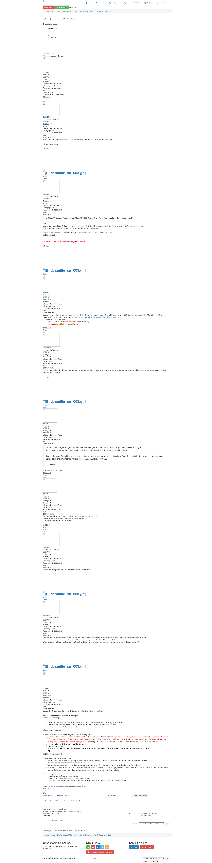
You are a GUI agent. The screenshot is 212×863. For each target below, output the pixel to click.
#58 (44, 565)
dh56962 (46, 72)
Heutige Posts (116, 3)
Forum (89, 3)
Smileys (138, 3)
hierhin (68, 241)
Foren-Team (147, 847)
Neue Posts (101, 3)
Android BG (100, 858)
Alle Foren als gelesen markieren (101, 852)
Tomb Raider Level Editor (103, 11)
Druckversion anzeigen (55, 820)
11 (71, 19)
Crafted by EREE (87, 858)
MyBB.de (63, 858)
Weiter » (75, 19)
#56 (44, 441)
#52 (44, 135)
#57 (44, 512)
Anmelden (49, 7)
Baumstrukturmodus (50, 54)
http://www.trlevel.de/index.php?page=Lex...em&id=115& (100, 317)
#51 (44, 90)
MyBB (78, 858)
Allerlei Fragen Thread (51, 813)
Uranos (156, 813)
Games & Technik (86, 11)
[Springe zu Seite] (79, 19)
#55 (44, 366)
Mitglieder (149, 3)
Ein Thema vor (64, 795)
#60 (44, 706)
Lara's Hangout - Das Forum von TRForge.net (61, 11)
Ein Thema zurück (51, 795)
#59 (44, 633)
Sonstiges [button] (162, 3)
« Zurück (55, 19)
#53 (44, 212)
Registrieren (62, 7)
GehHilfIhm (47, 117)
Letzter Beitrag (145, 813)
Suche (128, 3)
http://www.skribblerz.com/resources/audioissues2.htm (66, 763)
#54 (44, 310)
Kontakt (135, 847)
